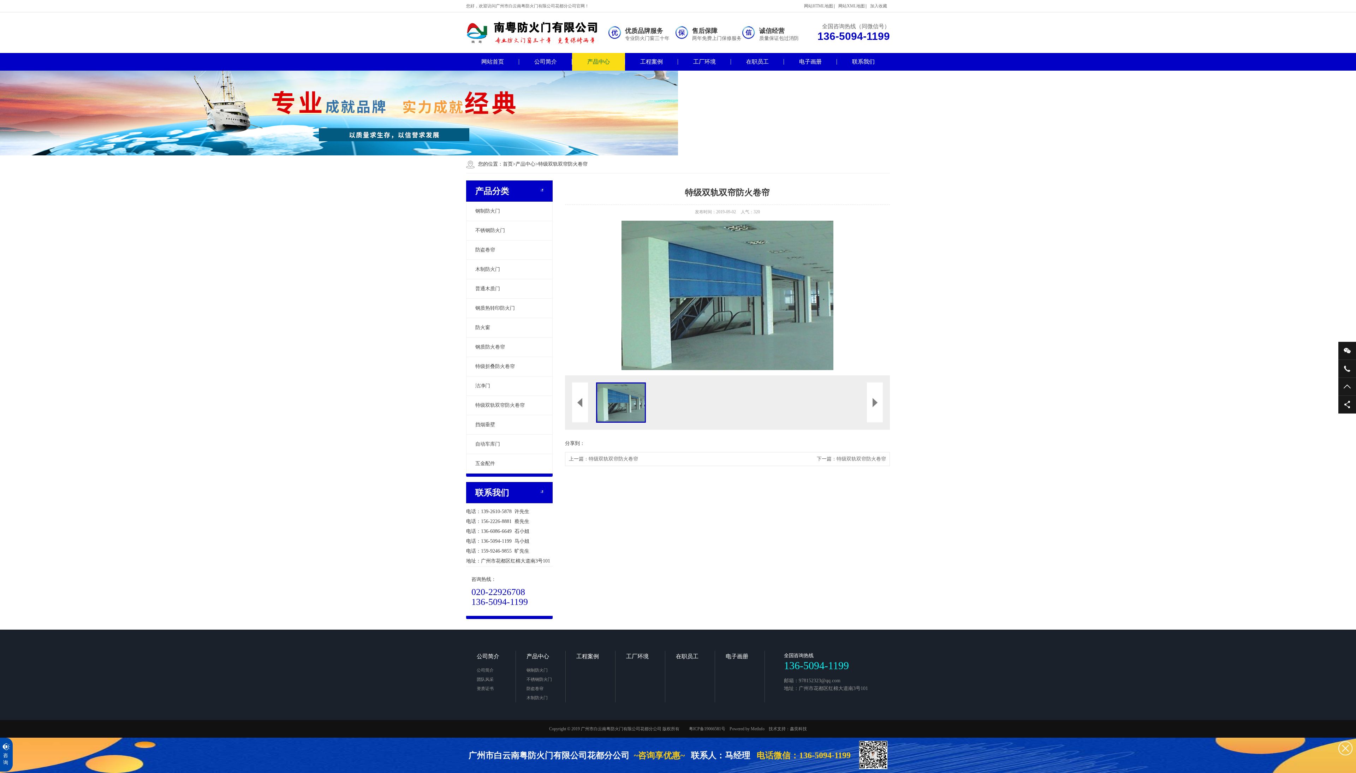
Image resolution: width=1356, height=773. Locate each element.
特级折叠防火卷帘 (495, 366)
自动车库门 (487, 444)
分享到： (575, 443)
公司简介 (545, 62)
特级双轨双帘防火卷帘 (563, 164)
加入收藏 (878, 6)
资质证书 (485, 688)
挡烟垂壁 (485, 424)
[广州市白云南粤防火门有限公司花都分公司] (536, 32)
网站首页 (492, 62)
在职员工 (757, 62)
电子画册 (810, 62)
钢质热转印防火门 (495, 308)
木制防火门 (487, 269)
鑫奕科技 (798, 728)
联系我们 (863, 62)
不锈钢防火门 (490, 230)
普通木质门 (487, 288)
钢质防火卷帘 (490, 347)
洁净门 (482, 385)
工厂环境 (704, 62)
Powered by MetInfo (747, 728)
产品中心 (598, 62)
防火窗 (482, 327)
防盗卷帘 (485, 249)
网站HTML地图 (818, 6)
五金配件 (485, 463)
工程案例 (651, 62)
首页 (509, 164)
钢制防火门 (487, 211)
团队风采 (485, 679)
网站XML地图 (851, 6)
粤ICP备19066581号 (707, 728)
